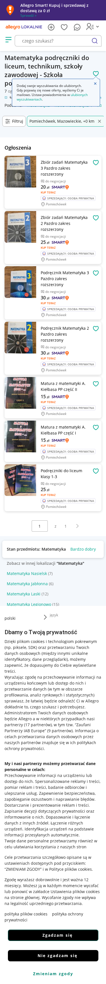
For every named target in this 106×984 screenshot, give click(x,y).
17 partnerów (38, 724)
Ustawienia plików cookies (75, 891)
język (54, 615)
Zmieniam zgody (53, 973)
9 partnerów (60, 730)
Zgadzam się (57, 935)
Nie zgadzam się (57, 955)
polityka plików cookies (26, 914)
